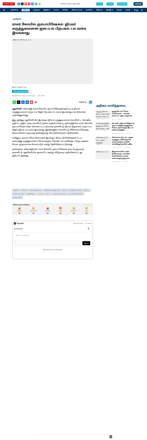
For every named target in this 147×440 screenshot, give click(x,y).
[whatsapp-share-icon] (14, 103)
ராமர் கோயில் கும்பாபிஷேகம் (59, 194)
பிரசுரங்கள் (122, 4)
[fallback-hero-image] (103, 114)
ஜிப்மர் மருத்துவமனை (35, 190)
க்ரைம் (119, 10)
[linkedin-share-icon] (27, 103)
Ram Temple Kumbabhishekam (76, 194)
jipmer (47, 194)
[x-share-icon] (18, 103)
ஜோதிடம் (109, 10)
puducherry (86, 190)
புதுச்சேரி (15, 190)
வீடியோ (99, 10)
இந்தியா (46, 10)
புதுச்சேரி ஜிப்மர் (31, 194)
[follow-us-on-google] (90, 102)
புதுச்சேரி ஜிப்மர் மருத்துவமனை (52, 190)
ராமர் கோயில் (24, 190)
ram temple (40, 194)
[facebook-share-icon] (23, 103)
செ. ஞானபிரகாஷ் (21, 91)
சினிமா (65, 10)
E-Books (110, 4)
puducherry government (18, 194)
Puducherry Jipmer (17, 197)
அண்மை (14, 10)
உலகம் (56, 10)
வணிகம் (89, 10)
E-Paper (99, 4)
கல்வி (127, 10)
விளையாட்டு (77, 10)
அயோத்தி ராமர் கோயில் (75, 190)
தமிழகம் (36, 10)
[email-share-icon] (31, 103)
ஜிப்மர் (64, 190)
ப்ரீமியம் (25, 10)
